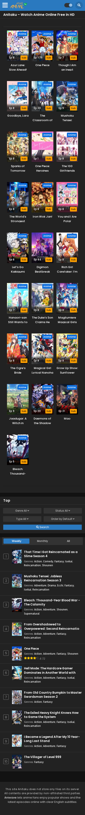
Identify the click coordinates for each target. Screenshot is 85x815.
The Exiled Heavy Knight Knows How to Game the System (51, 715)
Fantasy (59, 561)
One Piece (31, 649)
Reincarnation (32, 565)
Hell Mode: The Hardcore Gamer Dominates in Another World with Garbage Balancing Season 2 (50, 672)
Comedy (48, 561)
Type (21, 519)
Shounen (47, 565)
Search (44, 527)
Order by (61, 519)
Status (61, 510)
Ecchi (60, 585)
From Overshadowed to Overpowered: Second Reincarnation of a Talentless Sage (52, 628)
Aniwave (10, 797)
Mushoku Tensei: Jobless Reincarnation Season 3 (43, 578)
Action (38, 561)
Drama (52, 585)
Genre (21, 510)
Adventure (40, 585)
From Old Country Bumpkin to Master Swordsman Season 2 (53, 695)
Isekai (68, 561)
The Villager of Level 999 (42, 757)
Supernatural (31, 613)
